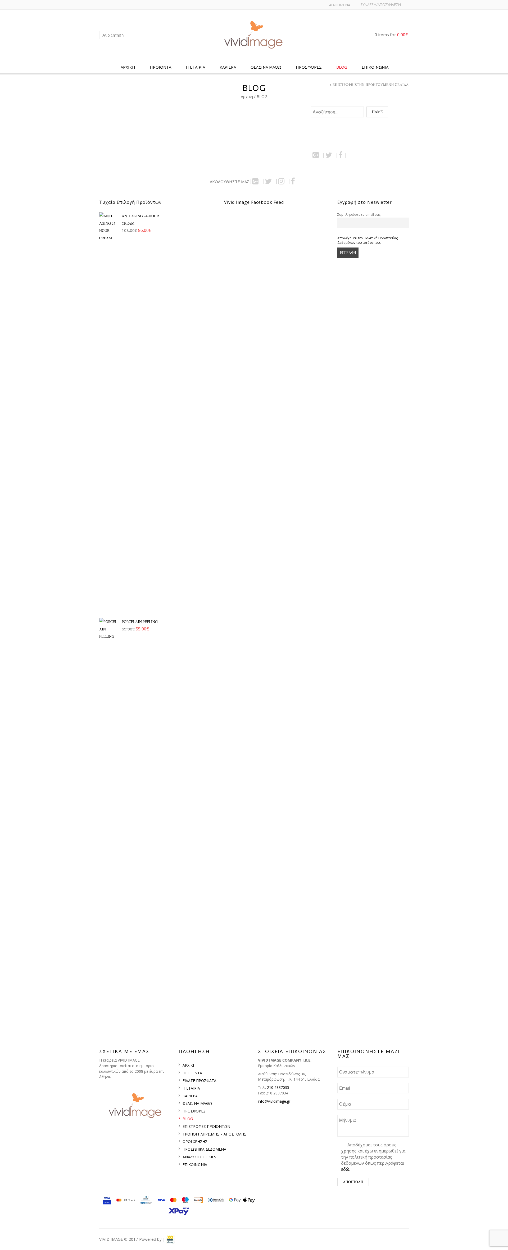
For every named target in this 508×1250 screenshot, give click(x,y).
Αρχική (247, 96)
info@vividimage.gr (274, 1101)
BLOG (341, 67)
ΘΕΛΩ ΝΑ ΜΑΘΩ (197, 1103)
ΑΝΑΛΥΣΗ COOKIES (199, 1156)
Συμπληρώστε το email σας (358, 214)
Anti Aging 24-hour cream (140, 219)
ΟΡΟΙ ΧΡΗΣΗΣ (195, 1141)
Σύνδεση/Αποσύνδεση (381, 4)
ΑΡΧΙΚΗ (128, 67)
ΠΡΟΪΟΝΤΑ (160, 67)
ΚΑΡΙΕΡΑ (228, 67)
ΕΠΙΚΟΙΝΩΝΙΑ (375, 67)
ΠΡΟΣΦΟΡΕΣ (309, 67)
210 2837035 (278, 1087)
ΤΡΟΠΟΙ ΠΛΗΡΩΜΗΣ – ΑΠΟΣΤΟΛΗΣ (214, 1134)
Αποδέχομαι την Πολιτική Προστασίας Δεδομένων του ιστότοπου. (367, 240)
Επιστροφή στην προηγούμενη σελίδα (371, 85)
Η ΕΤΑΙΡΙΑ (195, 67)
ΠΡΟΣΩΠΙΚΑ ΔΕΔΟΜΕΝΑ (204, 1149)
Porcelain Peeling (140, 621)
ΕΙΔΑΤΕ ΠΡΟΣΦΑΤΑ (199, 1080)
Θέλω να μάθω (266, 67)
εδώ (345, 1169)
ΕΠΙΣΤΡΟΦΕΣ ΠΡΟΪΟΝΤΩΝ (206, 1126)
